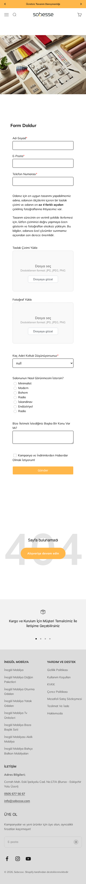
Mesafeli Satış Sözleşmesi (64, 699)
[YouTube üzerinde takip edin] (28, 859)
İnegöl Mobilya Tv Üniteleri (15, 715)
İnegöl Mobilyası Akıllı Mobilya (18, 739)
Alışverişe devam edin (43, 553)
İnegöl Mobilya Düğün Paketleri (18, 679)
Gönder (43, 470)
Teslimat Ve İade (58, 706)
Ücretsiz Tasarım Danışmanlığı (43, 4)
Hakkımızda (55, 713)
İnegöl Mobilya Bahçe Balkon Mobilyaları (18, 751)
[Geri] (5, 4)
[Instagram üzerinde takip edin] (17, 859)
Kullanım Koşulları (59, 677)
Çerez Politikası (57, 692)
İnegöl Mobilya (13, 670)
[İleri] (81, 4)
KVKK (51, 684)
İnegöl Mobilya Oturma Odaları (19, 691)
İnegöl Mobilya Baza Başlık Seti (17, 727)
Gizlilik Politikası (57, 670)
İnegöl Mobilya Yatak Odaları (18, 703)
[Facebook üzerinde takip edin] (7, 859)
